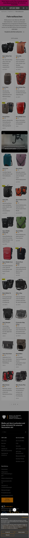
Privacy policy (24, 517)
